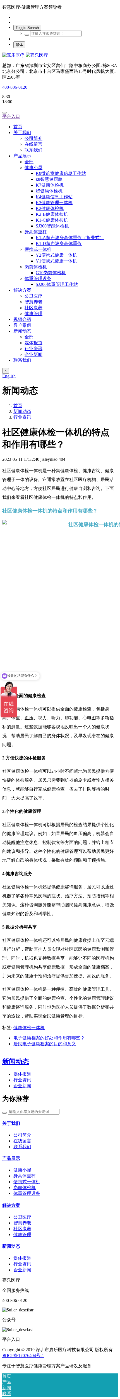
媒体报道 (22, 1074)
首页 (17, 126)
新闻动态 (22, 411)
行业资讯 (22, 417)
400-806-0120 (14, 87)
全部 (29, 161)
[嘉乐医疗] (60, 55)
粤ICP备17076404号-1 (23, 1355)
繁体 (19, 45)
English (9, 376)
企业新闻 (22, 1085)
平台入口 (11, 116)
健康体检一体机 (29, 1027)
